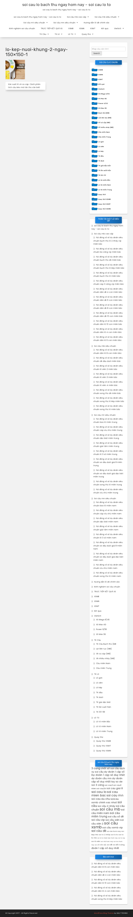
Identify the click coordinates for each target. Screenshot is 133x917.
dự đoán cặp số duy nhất (106, 780)
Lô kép (101, 151)
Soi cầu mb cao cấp (76, 17)
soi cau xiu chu (100, 799)
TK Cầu (42, 34)
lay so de (116, 781)
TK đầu (101, 156)
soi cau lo (99, 792)
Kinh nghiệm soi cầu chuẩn (22, 28)
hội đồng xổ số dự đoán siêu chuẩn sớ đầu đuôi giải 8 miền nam (108, 545)
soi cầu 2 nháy (106, 806)
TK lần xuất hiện (104, 170)
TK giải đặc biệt (104, 166)
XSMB (70, 28)
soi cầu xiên (112, 819)
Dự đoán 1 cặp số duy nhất (108, 775)
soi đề (109, 845)
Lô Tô (70, 34)
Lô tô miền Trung (105, 190)
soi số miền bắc (101, 845)
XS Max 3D (102, 108)
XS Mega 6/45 (104, 94)
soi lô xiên (95, 841)
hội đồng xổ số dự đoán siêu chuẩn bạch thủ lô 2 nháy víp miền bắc (108, 240)
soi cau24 (101, 788)
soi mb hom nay (107, 841)
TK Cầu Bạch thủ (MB (106, 644)
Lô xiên (101, 146)
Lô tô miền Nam (104, 185)
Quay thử (86, 34)
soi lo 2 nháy (104, 834)
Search (97, 53)
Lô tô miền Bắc (104, 180)
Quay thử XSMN (104, 209)
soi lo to (114, 835)
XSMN (81, 28)
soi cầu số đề (116, 816)
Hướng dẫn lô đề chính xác (96, 22)
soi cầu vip (98, 820)
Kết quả (104, 28)
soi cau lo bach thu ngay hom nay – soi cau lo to (66, 4)
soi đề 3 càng (119, 845)
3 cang (95, 768)
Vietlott (117, 28)
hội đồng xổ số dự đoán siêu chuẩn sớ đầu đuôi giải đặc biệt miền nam (108, 556)
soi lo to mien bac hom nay (107, 838)
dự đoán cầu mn (101, 778)
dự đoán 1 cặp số (114, 771)
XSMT (92, 28)
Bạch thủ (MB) (103, 113)
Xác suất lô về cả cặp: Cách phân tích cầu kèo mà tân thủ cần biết (24, 86)
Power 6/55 (103, 103)
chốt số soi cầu (110, 768)
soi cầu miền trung (105, 814)
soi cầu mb (110, 809)
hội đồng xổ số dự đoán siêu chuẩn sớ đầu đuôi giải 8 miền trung (108, 462)
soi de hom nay (114, 831)
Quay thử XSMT (104, 204)
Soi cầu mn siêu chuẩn (64, 22)
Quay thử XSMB (104, 199)
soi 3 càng (97, 785)
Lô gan (101, 142)
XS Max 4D (102, 99)
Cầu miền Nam (104, 132)
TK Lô (57, 34)
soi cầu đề (98, 831)
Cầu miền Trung (104, 137)
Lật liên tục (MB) (104, 118)
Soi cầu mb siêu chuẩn (106, 17)
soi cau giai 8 (115, 788)
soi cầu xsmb (104, 825)
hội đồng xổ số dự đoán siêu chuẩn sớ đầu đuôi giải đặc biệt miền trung (108, 473)
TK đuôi (101, 161)
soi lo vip (121, 838)
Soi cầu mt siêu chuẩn (34, 22)
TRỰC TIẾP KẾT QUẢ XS (52, 28)
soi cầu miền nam (108, 811)
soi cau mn (115, 795)
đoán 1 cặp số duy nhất (105, 848)
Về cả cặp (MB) (104, 122)
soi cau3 (109, 785)
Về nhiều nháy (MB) (106, 127)
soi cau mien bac (104, 794)
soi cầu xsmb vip (112, 827)
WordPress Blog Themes (104, 913)
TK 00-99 (102, 175)
